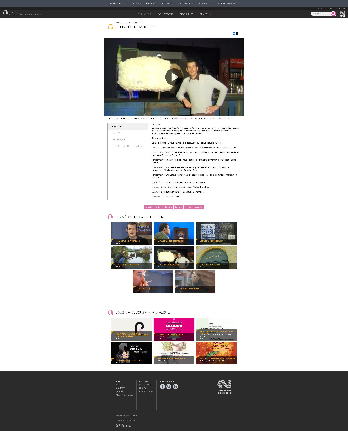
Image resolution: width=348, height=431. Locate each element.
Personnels (151, 3)
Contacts (120, 388)
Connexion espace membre (125, 421)
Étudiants (136, 3)
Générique (118, 139)
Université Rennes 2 (118, 3)
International (168, 3)
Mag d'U (119, 22)
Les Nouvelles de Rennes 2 (227, 3)
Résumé (117, 126)
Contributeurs (146, 391)
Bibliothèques (204, 3)
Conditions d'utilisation (127, 146)
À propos (321, 8)
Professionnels (186, 3)
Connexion (340, 8)
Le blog (331, 8)
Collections (165, 14)
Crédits (119, 391)
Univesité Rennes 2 (342, 14)
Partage (117, 133)
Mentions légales (124, 395)
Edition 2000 (131, 22)
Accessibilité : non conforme (126, 416)
